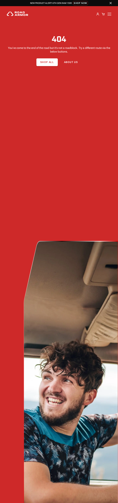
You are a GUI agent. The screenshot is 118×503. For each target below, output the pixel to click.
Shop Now (80, 3)
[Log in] (98, 14)
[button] (103, 14)
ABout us (71, 62)
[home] (17, 14)
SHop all (47, 62)
